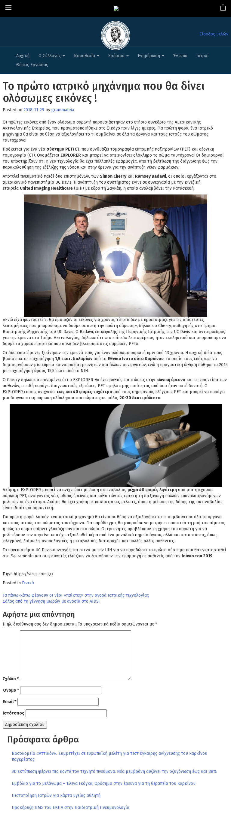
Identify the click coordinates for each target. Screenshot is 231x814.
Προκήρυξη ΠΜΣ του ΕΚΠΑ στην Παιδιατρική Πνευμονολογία (70, 807)
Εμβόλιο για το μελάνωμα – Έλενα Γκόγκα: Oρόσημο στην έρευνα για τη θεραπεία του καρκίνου (104, 783)
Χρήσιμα (117, 55)
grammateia (62, 109)
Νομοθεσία (85, 55)
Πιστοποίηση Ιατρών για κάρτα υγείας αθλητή (56, 795)
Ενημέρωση (149, 55)
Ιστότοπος (13, 713)
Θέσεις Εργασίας (32, 64)
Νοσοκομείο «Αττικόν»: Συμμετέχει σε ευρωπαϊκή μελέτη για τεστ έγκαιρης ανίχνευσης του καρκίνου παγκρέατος (109, 756)
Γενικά (28, 583)
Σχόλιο (11, 678)
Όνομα (11, 690)
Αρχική (22, 55)
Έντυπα (180, 55)
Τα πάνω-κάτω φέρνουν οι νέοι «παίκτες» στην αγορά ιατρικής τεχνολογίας (76, 595)
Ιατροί (202, 55)
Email (9, 701)
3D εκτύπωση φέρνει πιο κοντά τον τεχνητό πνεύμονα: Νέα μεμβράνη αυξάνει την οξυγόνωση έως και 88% (114, 771)
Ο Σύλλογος (50, 55)
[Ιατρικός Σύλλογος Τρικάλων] (116, 8)
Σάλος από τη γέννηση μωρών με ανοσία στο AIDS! (51, 601)
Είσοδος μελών (213, 34)
